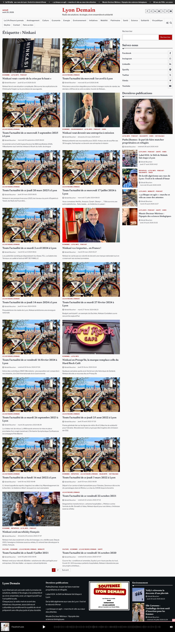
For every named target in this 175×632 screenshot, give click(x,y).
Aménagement (33, 20)
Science (134, 20)
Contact (16, 25)
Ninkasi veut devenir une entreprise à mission (88, 133)
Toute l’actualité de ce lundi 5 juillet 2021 (25, 553)
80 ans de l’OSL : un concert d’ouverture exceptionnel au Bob (121, 2)
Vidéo (104, 129)
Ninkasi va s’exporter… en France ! (81, 248)
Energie (66, 20)
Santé (125, 20)
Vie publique (157, 20)
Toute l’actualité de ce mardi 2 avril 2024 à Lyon (29, 248)
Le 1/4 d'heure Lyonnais (71, 75)
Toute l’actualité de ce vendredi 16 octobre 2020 (89, 553)
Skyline (7, 25)
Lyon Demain (78, 10)
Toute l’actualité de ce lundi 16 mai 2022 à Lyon (29, 478)
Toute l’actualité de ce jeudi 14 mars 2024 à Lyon (29, 302)
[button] (44, 627)
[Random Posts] (167, 23)
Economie (56, 20)
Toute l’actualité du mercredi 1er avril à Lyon (87, 79)
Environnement (79, 20)
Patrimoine (115, 20)
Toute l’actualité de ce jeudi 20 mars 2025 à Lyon (29, 190)
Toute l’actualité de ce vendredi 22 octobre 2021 (89, 496)
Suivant (65, 570)
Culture (45, 20)
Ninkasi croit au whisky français (20, 532)
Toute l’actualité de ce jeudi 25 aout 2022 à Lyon (89, 418)
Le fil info (15, 75)
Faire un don (28, 25)
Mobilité (104, 20)
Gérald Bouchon (10, 82)
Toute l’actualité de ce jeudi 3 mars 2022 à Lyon (88, 478)
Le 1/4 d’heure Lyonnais (14, 20)
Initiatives (93, 20)
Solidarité (145, 20)
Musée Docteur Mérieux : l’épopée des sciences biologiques (70, 2)
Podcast (23, 75)
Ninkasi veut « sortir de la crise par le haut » (26, 79)
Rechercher (127, 31)
